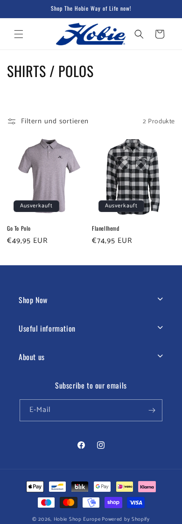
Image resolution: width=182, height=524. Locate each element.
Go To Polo (19, 228)
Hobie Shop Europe (77, 519)
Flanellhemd (105, 228)
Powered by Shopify (126, 519)
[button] (18, 34)
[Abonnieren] (151, 410)
